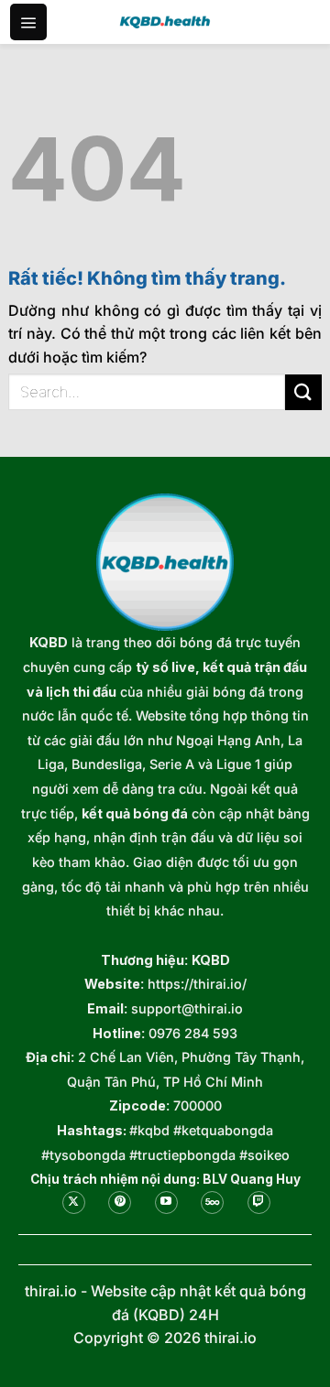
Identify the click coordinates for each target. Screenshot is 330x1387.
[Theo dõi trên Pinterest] (119, 1202)
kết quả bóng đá (135, 813)
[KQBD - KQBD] (165, 21)
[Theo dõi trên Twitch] (259, 1202)
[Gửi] (303, 392)
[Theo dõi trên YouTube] (166, 1202)
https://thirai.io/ (197, 983)
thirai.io (51, 1291)
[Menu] (28, 22)
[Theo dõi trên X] (73, 1202)
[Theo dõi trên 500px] (212, 1202)
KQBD (48, 642)
